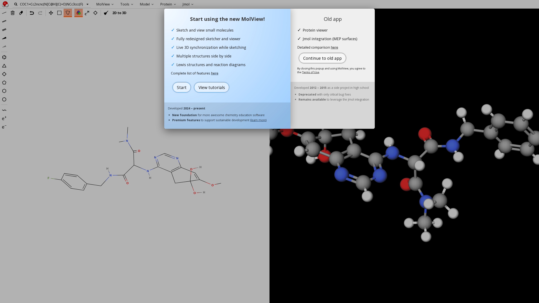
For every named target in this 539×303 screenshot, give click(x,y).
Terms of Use (310, 72)
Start (182, 87)
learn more (258, 120)
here (214, 73)
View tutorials (212, 87)
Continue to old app (322, 58)
